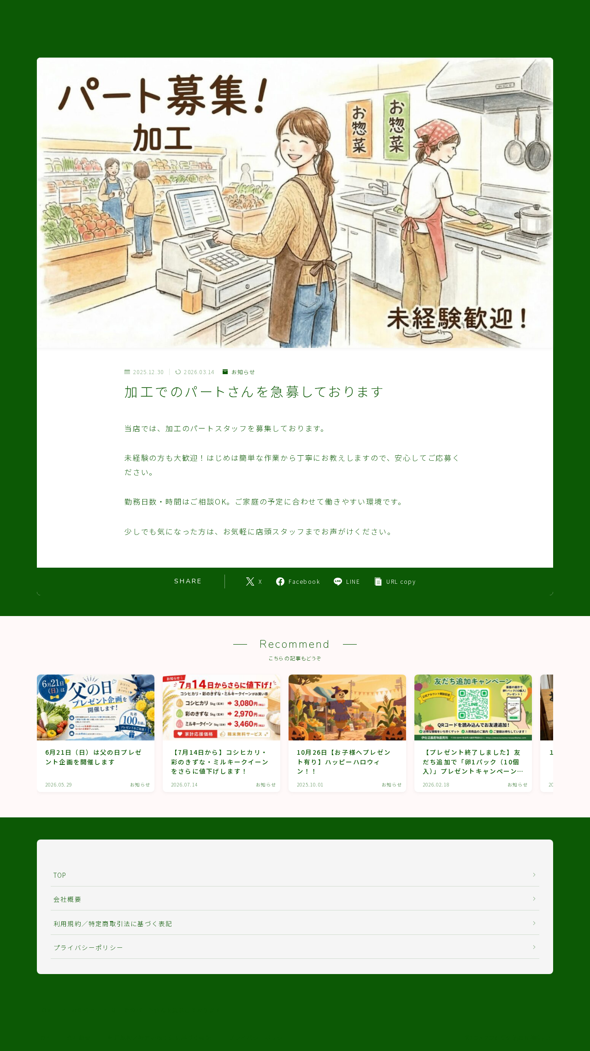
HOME (47, 1010)
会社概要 (67, 899)
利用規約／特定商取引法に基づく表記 (112, 923)
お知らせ (243, 372)
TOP (60, 875)
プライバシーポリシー (88, 947)
